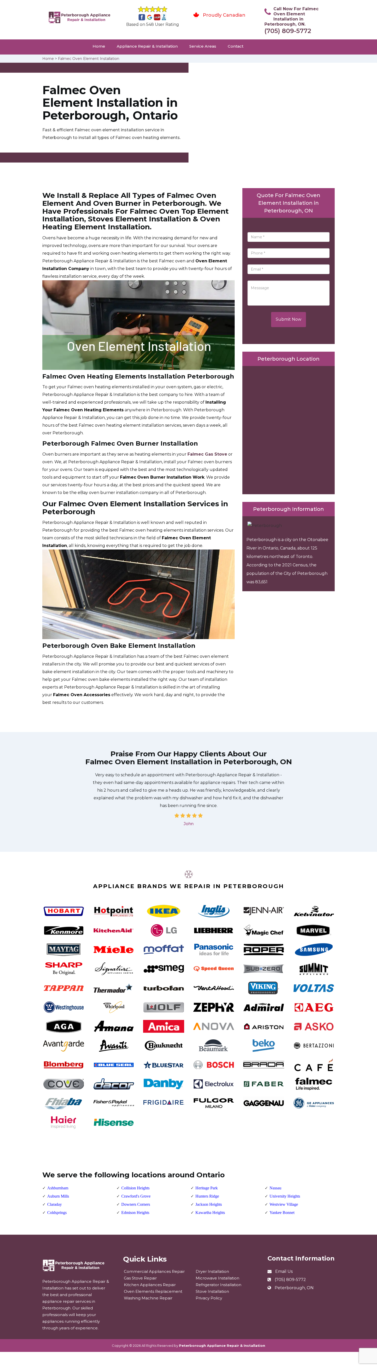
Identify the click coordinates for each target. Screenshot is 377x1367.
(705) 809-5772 (287, 31)
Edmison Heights (135, 1212)
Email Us (284, 1271)
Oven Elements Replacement (153, 1291)
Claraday (54, 1204)
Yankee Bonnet (282, 1212)
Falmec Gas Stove (207, 454)
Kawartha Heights (210, 1212)
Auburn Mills (58, 1196)
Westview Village (284, 1204)
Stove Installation (212, 1291)
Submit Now (288, 319)
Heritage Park (206, 1188)
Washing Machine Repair (148, 1298)
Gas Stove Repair (140, 1278)
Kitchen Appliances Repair (150, 1284)
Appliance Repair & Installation (147, 46)
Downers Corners (135, 1204)
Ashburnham (57, 1188)
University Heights (285, 1196)
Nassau (275, 1188)
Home (99, 46)
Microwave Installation (217, 1278)
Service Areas (202, 46)
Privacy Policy (209, 1298)
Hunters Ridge (207, 1196)
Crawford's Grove (136, 1196)
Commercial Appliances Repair (154, 1271)
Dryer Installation (212, 1271)
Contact (235, 46)
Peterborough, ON (294, 1287)
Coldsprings (57, 1212)
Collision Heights (135, 1188)
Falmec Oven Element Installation (88, 58)
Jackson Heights (208, 1204)
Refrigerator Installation (218, 1284)
